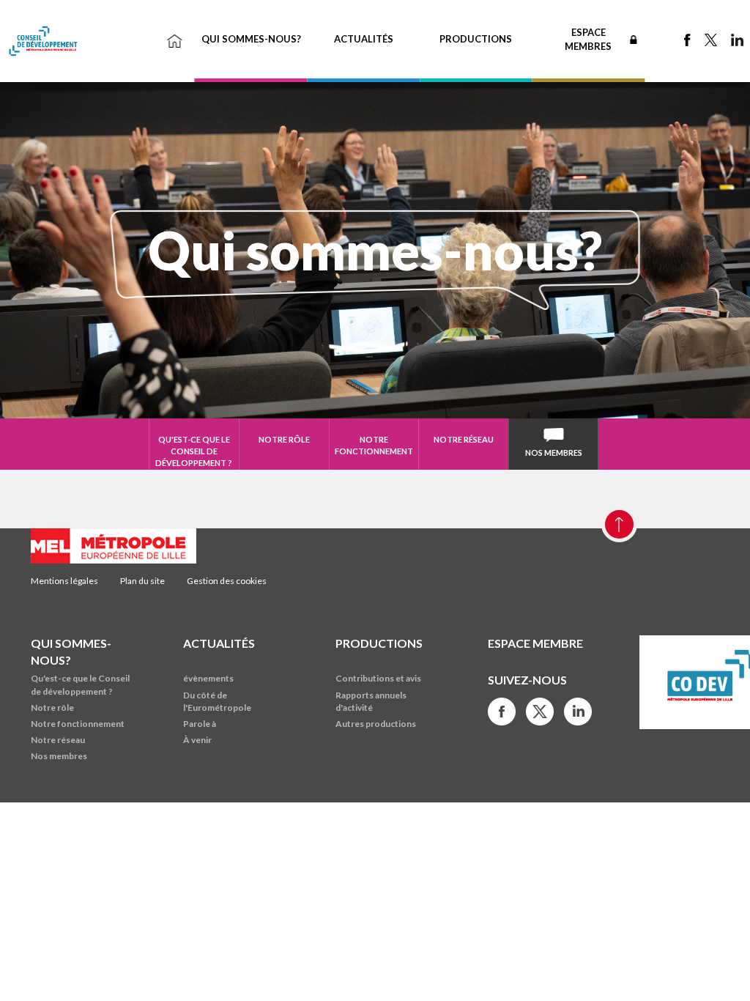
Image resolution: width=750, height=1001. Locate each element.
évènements (208, 678)
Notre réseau (464, 439)
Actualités (363, 39)
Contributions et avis (378, 678)
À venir (197, 739)
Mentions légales (64, 580)
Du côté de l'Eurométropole (217, 701)
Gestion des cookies (227, 580)
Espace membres (588, 39)
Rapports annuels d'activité (370, 701)
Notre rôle (284, 439)
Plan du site (142, 580)
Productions (475, 39)
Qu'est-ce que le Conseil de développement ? (193, 451)
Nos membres (553, 452)
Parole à (199, 723)
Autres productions (375, 723)
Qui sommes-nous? (251, 39)
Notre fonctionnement (374, 445)
